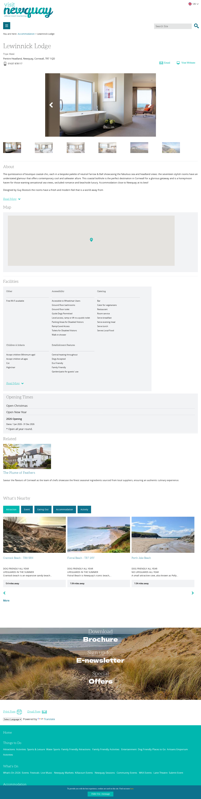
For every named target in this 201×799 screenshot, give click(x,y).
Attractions (9, 749)
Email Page (34, 711)
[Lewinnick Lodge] (12, 155)
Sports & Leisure (36, 749)
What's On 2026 (12, 772)
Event (27, 509)
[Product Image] (44, 155)
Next (195, 593)
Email (167, 62)
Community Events (127, 772)
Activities (21, 749)
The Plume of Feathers (19, 472)
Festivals (34, 772)
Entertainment (129, 749)
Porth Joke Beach (141, 558)
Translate (49, 719)
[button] (92, 240)
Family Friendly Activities (106, 749)
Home (7, 732)
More (6, 600)
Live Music (47, 772)
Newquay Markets (64, 772)
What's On (10, 766)
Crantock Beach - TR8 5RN (18, 558)
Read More (9, 199)
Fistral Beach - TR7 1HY (81, 558)
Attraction (11, 509)
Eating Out (43, 509)
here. (132, 789)
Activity (84, 509)
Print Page (9, 711)
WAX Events (145, 772)
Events (25, 772)
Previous (5, 593)
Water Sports (53, 749)
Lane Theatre (161, 772)
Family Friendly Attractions (76, 749)
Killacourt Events (84, 772)
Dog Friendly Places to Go (152, 749)
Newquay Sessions (105, 772)
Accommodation (26, 33)
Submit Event (176, 772)
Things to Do (12, 743)
